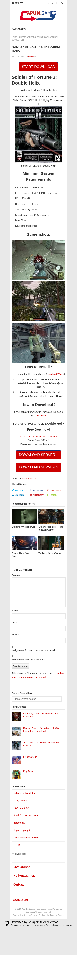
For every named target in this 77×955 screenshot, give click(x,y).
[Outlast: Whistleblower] (24, 517)
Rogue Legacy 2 (21, 830)
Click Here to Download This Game (38, 436)
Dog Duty (28, 771)
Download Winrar (55, 374)
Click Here (40, 415)
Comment (17, 575)
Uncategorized (27, 37)
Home (14, 37)
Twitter (19, 490)
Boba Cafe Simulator (24, 793)
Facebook (37, 490)
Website (16, 634)
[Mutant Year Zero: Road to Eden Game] (51, 517)
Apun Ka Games (57, 915)
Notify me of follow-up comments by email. (34, 650)
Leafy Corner (20, 800)
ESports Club (30, 757)
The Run (17, 845)
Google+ (56, 490)
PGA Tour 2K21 (21, 808)
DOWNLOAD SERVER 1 (38, 455)
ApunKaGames (30, 915)
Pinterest (38, 495)
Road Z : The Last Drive (25, 815)
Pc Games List (20, 900)
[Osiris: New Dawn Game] (24, 544)
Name (15, 610)
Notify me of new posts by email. (29, 659)
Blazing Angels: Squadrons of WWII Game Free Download (41, 729)
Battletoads (19, 822)
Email (54, 495)
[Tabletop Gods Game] (51, 544)
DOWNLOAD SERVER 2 (38, 467)
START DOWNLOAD (38, 67)
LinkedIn (19, 495)
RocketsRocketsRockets (26, 837)
